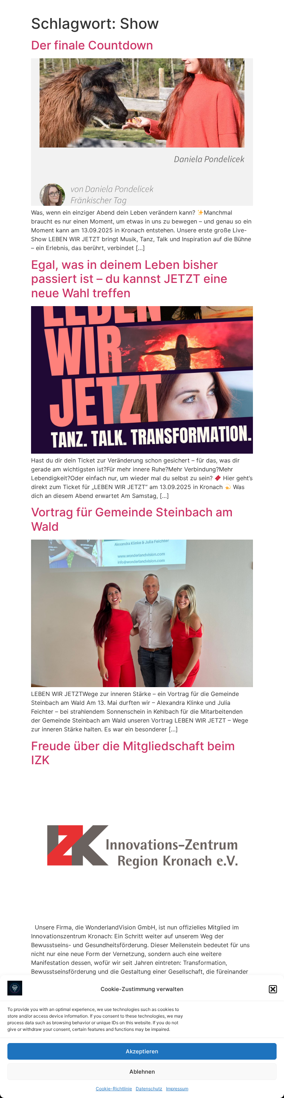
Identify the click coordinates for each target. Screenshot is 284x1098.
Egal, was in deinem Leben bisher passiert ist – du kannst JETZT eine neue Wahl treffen (129, 278)
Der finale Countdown (92, 45)
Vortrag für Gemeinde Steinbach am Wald (132, 519)
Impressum (177, 1088)
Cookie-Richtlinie (114, 1088)
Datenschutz (149, 1088)
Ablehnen (142, 1071)
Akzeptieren (142, 1051)
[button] (273, 989)
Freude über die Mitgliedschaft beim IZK (133, 753)
